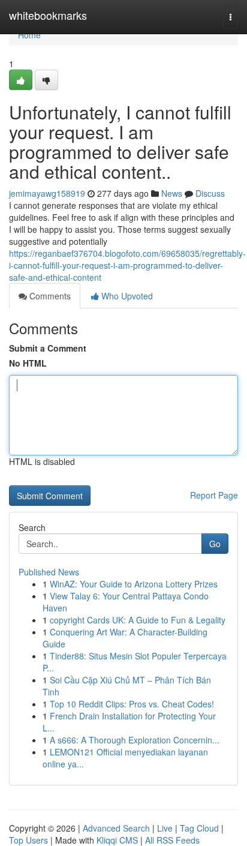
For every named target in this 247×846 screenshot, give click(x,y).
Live (165, 828)
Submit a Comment (47, 348)
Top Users (28, 840)
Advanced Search (116, 828)
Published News (49, 572)
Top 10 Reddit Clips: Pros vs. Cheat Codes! (132, 704)
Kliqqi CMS (117, 840)
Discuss (210, 193)
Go (215, 544)
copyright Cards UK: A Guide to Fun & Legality (137, 620)
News (171, 193)
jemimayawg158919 (47, 193)
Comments (49, 296)
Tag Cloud (199, 828)
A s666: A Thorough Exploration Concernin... (134, 740)
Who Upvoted (126, 296)
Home (29, 35)
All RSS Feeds (172, 840)
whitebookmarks (48, 15)
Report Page (214, 495)
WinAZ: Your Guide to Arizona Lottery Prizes (134, 584)
